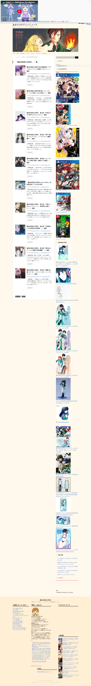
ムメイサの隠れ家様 (17, 621)
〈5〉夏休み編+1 (63, 265)
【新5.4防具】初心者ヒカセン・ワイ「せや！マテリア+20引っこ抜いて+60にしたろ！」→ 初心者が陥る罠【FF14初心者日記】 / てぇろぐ (41, 656)
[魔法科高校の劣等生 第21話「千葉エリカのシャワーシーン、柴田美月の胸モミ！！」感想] (20, 213)
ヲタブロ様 (15, 609)
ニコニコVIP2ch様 (17, 625)
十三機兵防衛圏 (59, 103)
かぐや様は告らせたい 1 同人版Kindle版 (64, 157)
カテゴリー (58, 64)
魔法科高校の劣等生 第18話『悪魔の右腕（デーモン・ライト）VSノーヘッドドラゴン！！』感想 (39, 272)
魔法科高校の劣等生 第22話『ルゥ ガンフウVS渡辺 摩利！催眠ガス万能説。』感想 (39, 160)
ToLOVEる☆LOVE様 (18, 622)
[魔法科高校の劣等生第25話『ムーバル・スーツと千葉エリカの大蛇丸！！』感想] (20, 100)
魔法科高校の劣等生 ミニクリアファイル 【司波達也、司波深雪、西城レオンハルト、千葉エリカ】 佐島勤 (66, 450)
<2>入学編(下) (59, 263)
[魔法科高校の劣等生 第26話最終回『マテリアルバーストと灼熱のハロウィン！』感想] (20, 76)
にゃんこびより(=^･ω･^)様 (19, 629)
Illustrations (22, 53)
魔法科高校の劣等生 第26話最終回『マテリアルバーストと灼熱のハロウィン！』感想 (39, 69)
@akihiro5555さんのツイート (44, 671)
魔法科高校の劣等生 (35, 73)
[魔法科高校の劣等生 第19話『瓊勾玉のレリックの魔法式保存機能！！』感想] (20, 257)
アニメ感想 (41, 73)
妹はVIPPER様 (16, 623)
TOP (14, 53)
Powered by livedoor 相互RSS (39, 661)
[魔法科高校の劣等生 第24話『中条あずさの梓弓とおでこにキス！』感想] (20, 121)
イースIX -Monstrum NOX (61, 212)
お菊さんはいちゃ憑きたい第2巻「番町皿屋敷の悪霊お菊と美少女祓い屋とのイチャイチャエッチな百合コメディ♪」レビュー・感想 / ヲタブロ (41, 649)
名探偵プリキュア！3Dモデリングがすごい (66, 574)
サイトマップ (38, 53)
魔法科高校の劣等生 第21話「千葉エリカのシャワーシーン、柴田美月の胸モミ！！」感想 (39, 206)
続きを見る (30, 84)
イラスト (28, 53)
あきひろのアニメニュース (25, 25)
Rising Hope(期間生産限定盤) (62, 422)
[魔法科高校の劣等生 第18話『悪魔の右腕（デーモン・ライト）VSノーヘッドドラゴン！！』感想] (20, 279)
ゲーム (40, 186)
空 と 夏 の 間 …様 (17, 618)
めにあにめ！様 (16, 612)
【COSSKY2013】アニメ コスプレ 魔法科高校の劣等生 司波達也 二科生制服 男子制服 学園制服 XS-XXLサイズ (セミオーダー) (67, 494)
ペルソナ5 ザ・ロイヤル (61, 190)
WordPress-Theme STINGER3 (45, 680)
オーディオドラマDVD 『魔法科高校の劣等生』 (66, 283)
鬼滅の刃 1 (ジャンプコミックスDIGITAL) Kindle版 (66, 125)
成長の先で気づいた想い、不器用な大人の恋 (41, 642)
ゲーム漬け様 (16, 619)
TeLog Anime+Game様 (18, 611)
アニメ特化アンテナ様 (18, 614)
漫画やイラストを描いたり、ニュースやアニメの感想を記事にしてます (45, 601)
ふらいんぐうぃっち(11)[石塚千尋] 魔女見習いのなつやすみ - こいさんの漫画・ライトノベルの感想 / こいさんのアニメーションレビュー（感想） (41, 652)
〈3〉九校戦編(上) (67, 263)
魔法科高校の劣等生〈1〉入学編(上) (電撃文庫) (66, 262)
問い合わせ (44, 53)
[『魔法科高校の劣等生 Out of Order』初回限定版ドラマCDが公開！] (20, 191)
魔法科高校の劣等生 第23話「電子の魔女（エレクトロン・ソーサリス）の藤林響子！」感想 (39, 136)
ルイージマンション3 (60, 239)
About (18, 53)
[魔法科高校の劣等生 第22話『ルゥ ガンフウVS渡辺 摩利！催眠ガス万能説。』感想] (20, 167)
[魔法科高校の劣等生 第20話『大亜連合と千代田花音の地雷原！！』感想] (20, 235)
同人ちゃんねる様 (17, 626)
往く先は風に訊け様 (17, 608)
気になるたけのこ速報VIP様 (19, 628)
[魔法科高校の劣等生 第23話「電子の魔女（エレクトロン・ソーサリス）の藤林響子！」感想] (20, 143)
